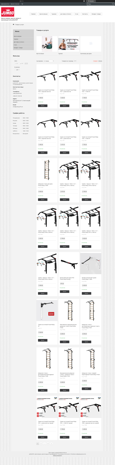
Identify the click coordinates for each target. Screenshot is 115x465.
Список (100, 61)
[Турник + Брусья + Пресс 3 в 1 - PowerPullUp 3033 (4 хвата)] (68, 216)
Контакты (85, 14)
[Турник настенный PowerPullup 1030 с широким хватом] (47, 76)
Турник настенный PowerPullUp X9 (46, 325)
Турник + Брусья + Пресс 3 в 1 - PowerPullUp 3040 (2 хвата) (46, 231)
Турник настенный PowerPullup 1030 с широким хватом (46, 90)
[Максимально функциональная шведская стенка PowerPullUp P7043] (68, 310)
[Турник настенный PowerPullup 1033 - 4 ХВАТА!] (90, 76)
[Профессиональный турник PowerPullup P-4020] (90, 263)
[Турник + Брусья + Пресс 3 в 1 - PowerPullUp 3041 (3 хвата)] (68, 170)
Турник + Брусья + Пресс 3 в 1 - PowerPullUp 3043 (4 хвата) (90, 184)
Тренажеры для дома (86, 53)
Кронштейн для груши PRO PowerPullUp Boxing (67, 278)
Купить (42, 105)
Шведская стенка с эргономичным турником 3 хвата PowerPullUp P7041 (90, 326)
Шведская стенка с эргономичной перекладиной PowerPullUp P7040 (46, 374)
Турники (54, 14)
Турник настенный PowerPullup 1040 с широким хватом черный (90, 422)
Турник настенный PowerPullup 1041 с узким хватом (68, 137)
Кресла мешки (43, 14)
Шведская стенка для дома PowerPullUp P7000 (45, 184)
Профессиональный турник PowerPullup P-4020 (89, 278)
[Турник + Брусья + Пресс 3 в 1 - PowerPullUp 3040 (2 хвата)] (47, 216)
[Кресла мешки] (47, 44)
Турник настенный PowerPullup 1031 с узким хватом (68, 90)
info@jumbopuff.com (18, 106)
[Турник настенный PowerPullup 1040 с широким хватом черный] (90, 407)
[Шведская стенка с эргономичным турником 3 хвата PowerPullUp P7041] (90, 310)
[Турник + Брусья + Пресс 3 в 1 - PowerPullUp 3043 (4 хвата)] (90, 170)
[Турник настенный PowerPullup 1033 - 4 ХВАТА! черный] (68, 407)
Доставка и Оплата (65, 14)
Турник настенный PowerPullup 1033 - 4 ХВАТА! (90, 90)
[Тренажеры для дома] (90, 44)
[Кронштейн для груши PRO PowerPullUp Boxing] (68, 263)
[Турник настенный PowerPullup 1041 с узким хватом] (68, 123)
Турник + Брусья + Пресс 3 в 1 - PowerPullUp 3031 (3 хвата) (90, 231)
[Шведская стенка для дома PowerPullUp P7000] (47, 170)
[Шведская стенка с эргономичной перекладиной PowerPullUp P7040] (47, 359)
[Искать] (112, 4)
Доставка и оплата (19, 42)
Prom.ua (65, 452)
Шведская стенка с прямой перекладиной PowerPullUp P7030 (91, 373)
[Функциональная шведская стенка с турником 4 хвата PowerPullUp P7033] (68, 359)
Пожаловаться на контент (64, 454)
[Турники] (68, 44)
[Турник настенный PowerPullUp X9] (47, 310)
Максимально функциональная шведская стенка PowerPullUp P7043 (68, 326)
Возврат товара (96, 14)
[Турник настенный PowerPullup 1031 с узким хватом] (68, 76)
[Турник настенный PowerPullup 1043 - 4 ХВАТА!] (90, 123)
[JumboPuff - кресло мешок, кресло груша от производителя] (7, 12)
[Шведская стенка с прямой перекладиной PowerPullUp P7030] (90, 359)
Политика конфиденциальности (78, 454)
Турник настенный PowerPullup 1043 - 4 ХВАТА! (90, 137)
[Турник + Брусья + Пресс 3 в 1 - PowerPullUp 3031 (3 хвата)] (90, 216)
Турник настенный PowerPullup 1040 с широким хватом (46, 137)
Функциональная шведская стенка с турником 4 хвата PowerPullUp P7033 (67, 374)
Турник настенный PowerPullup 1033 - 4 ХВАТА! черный (68, 422)
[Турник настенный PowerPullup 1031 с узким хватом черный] (47, 407)
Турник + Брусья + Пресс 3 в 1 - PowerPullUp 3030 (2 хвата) (46, 278)
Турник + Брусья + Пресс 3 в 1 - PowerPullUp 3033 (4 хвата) (68, 231)
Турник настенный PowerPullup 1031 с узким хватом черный (46, 422)
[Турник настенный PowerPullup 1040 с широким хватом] (47, 123)
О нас (76, 14)
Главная (33, 14)
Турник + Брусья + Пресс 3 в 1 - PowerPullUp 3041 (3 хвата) (68, 184)
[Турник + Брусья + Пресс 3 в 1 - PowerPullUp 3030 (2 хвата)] (47, 263)
